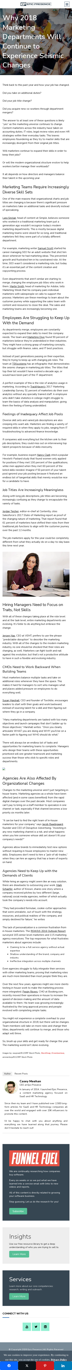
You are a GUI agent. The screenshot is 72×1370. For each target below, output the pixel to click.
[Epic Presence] (36, 4)
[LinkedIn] (45, 1327)
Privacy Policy (59, 1359)
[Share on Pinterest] (45, 1365)
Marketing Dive (36, 337)
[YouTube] (27, 1327)
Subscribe (18, 1211)
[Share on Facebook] (9, 1365)
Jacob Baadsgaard (52, 824)
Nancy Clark (43, 455)
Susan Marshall (11, 700)
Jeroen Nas (9, 635)
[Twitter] (36, 1327)
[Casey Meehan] (11, 1092)
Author (7, 1073)
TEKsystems (19, 363)
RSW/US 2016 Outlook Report (48, 931)
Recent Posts (21, 1073)
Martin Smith (17, 286)
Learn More (19, 1254)
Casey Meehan (30, 1081)
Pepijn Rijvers (30, 991)
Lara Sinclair (9, 218)
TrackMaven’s (38, 386)
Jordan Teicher (11, 511)
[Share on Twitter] (27, 1365)
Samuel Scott (45, 248)
